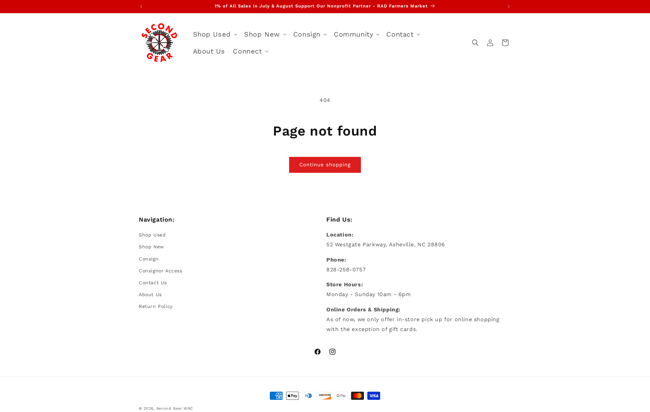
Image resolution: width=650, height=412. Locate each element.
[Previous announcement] (141, 6)
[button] (214, 34)
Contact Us (153, 282)
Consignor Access (160, 270)
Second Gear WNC (175, 408)
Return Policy (156, 306)
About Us (150, 294)
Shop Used (152, 235)
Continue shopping (325, 165)
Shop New (151, 246)
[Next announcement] (508, 6)
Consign (148, 259)
